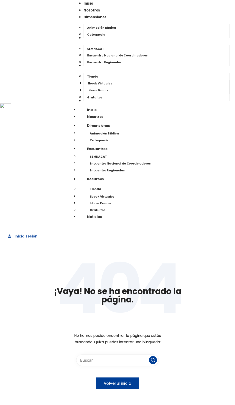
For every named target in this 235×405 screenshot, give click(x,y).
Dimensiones (98, 125)
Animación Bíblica (104, 133)
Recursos (95, 179)
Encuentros (97, 148)
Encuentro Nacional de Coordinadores (120, 163)
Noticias (94, 216)
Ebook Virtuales (102, 196)
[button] (153, 360)
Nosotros (95, 116)
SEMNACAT (98, 156)
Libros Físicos (100, 203)
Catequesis (99, 140)
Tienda (95, 189)
